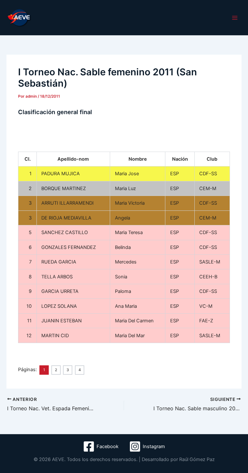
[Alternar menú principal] (235, 18)
